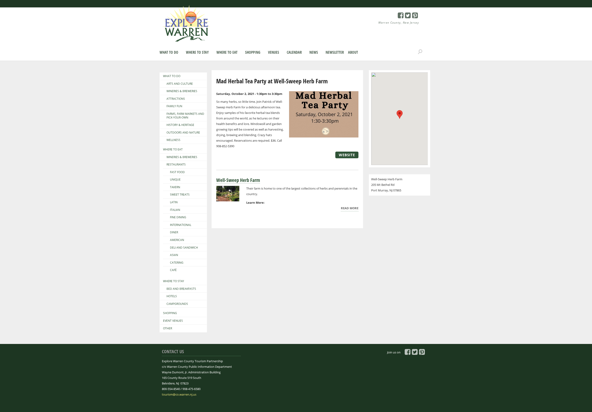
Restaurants (176, 164)
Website (347, 155)
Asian (174, 255)
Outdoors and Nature (183, 132)
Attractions (175, 99)
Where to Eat (226, 52)
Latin (174, 202)
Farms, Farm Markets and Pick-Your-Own (185, 115)
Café (173, 270)
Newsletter (335, 52)
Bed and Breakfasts (181, 289)
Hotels (171, 296)
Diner (174, 232)
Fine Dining (178, 217)
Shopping (252, 52)
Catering (176, 263)
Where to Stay (197, 52)
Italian (175, 210)
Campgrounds (177, 304)
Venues (273, 52)
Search (420, 51)
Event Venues (173, 321)
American (177, 240)
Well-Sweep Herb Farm (238, 180)
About (353, 52)
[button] (400, 114)
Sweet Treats (180, 195)
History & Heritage (180, 125)
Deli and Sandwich (184, 248)
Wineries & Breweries (181, 91)
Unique (175, 179)
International (180, 225)
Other (167, 328)
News (313, 52)
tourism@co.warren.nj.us (179, 394)
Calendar (294, 52)
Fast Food (177, 172)
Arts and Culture (179, 84)
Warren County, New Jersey (398, 23)
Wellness (173, 140)
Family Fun (174, 106)
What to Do (169, 52)
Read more (349, 208)
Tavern (175, 187)
